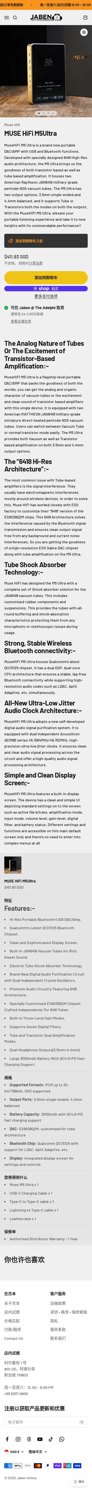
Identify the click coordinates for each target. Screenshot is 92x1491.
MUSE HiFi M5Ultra (20, 881)
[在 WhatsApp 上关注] (62, 1439)
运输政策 (58, 1303)
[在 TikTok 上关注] (51, 1439)
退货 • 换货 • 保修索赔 (68, 1312)
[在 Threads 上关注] (29, 1439)
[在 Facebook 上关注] (7, 1439)
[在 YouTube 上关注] (40, 1439)
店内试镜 (12, 1312)
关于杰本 (12, 1303)
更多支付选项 (46, 296)
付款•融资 (12, 1329)
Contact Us (13, 1338)
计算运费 (36, 263)
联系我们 (58, 1338)
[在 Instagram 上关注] (18, 1439)
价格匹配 (12, 1321)
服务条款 (58, 1329)
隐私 (54, 1321)
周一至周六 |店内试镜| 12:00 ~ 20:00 (62, 5)
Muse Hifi (12, 124)
